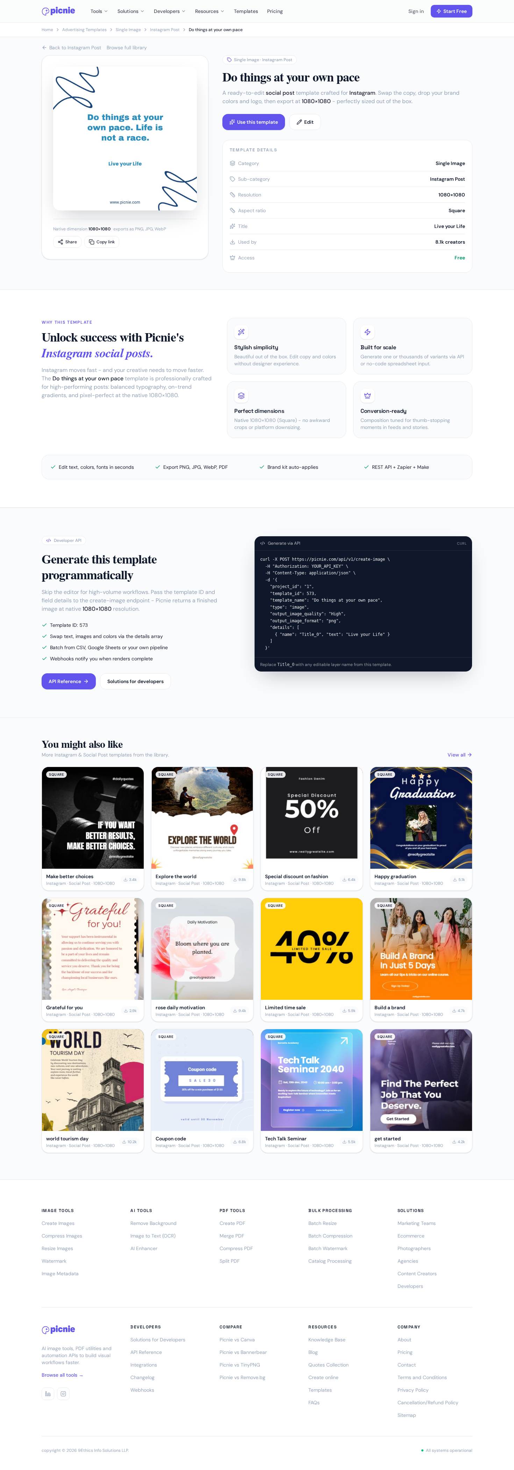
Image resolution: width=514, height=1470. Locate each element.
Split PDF (230, 1261)
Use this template (257, 122)
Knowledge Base (326, 1339)
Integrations (143, 1365)
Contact (407, 1365)
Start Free (455, 11)
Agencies (408, 1261)
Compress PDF (236, 1248)
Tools (96, 11)
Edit (309, 122)
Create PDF (232, 1223)
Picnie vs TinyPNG (240, 1365)
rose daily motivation (180, 1007)
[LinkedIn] (48, 1393)
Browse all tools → (63, 1375)
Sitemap (407, 1415)
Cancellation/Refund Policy (428, 1402)
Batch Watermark (328, 1248)
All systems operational (449, 1450)
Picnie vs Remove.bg (242, 1377)
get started (387, 1138)
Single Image (128, 30)
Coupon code (171, 1138)
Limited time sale (285, 1007)
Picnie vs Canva (237, 1339)
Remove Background (153, 1223)
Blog (313, 1352)
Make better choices (69, 876)
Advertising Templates (84, 30)
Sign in (416, 11)
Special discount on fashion (296, 876)
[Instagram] (63, 1393)
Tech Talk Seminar (286, 1138)
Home (47, 30)
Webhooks (142, 1390)
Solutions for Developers (157, 1339)
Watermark (54, 1261)
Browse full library (127, 47)
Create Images (58, 1223)
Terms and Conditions (422, 1377)
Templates (246, 11)
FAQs (314, 1402)
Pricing (275, 11)
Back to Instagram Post (75, 47)
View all (456, 755)
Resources (207, 11)
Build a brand (389, 1007)
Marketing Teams (417, 1223)
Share (71, 242)
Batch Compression (330, 1236)
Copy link (106, 242)
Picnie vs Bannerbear (243, 1352)
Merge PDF (232, 1236)
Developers (167, 11)
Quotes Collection (328, 1365)
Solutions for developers (135, 681)
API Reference (65, 681)
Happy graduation (395, 876)
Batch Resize (322, 1223)
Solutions (127, 11)
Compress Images (62, 1236)
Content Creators (417, 1273)
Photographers (414, 1248)
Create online (323, 1377)
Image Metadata (60, 1273)
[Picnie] (58, 11)
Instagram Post (165, 30)
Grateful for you (64, 1007)
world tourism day (67, 1138)
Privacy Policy (413, 1390)
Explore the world (176, 876)
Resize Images (57, 1248)
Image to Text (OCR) (153, 1236)
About (404, 1339)
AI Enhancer (143, 1248)
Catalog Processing (330, 1261)
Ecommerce (411, 1236)
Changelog (142, 1377)
